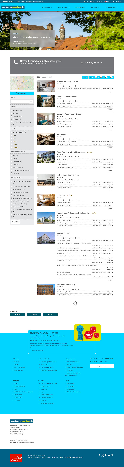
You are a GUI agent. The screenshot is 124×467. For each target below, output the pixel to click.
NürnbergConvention (74, 392)
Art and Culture (45, 386)
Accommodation (19, 386)
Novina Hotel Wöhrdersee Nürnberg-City (73, 213)
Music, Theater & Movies (75, 367)
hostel (15, 173)
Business (43, 400)
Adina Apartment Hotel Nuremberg (71, 152)
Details (110, 92)
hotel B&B (17, 161)
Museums (17, 362)
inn (15, 156)
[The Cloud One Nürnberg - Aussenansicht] (46, 101)
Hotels (16, 383)
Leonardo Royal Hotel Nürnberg (70, 114)
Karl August (61, 134)
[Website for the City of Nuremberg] (17, 458)
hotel (15, 158)
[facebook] (113, 1)
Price (90, 77)
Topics (41, 380)
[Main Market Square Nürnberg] (96, 77)
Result (16, 389)
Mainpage (70, 383)
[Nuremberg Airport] (106, 77)
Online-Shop (18, 397)
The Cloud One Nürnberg (67, 96)
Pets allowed (18, 195)
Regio (42, 392)
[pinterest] (117, 1)
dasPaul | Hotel (63, 233)
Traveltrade (71, 389)
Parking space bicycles (21, 186)
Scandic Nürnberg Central (67, 81)
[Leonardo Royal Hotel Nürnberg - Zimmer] (46, 119)
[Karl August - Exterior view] (46, 139)
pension (16, 164)
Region (16, 364)
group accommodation (21, 170)
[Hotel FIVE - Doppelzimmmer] (46, 200)
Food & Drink (63, 7)
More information (37, 350)
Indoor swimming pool (21, 192)
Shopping (70, 370)
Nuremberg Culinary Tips (48, 370)
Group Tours (18, 395)
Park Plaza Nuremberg (66, 284)
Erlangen (16, 119)
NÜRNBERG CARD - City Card (23, 392)
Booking (95, 7)
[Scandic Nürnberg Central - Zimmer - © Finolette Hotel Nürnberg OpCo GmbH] (46, 86)
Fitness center (18, 189)
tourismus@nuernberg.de (25, 442)
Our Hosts (17, 400)
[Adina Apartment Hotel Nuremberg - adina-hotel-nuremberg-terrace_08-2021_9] (46, 157)
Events (69, 364)
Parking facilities (19, 204)
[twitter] (115, 1)
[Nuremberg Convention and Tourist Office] (13, 7)
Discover (46, 7)
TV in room (18, 207)
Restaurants (44, 364)
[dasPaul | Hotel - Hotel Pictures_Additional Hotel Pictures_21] (46, 238)
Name (84, 77)
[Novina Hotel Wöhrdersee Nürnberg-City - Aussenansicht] (46, 218)
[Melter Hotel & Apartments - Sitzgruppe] (46, 180)
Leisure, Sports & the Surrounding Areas (73, 374)
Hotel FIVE (61, 195)
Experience (80, 7)
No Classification (19, 132)
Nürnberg (17, 110)
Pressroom (70, 386)
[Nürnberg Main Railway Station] (101, 77)
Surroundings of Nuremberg (21, 123)
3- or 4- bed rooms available (21, 182)
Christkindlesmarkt (73, 362)
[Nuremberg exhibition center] (111, 77)
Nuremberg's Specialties (48, 362)
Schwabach (17, 116)
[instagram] (120, 1)
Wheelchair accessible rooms (21, 216)
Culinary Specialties (46, 395)
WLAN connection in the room (21, 211)
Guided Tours (18, 370)
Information (111, 7)
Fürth (15, 113)
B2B (67, 380)
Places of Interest (19, 367)
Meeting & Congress (46, 403)
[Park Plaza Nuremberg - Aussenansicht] (46, 289)
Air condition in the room (22, 198)
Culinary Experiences (47, 367)
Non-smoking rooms (20, 201)
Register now (102, 366)
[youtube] (119, 1)
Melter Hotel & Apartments (68, 175)
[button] (17, 314)
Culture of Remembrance (48, 383)
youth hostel (17, 167)
